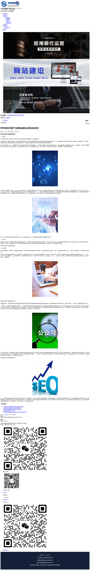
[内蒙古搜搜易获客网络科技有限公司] (10, 7)
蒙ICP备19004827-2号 (48, 557)
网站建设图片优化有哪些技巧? (12, 408)
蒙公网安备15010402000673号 (45, 560)
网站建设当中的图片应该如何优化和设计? (15, 412)
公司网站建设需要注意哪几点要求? (13, 406)
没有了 (6, 414)
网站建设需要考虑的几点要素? (12, 409)
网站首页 (8, 117)
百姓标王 (18, 115)
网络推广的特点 (9, 410)
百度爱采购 (13, 115)
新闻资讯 (5, 120)
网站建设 (22, 115)
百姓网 (8, 115)
